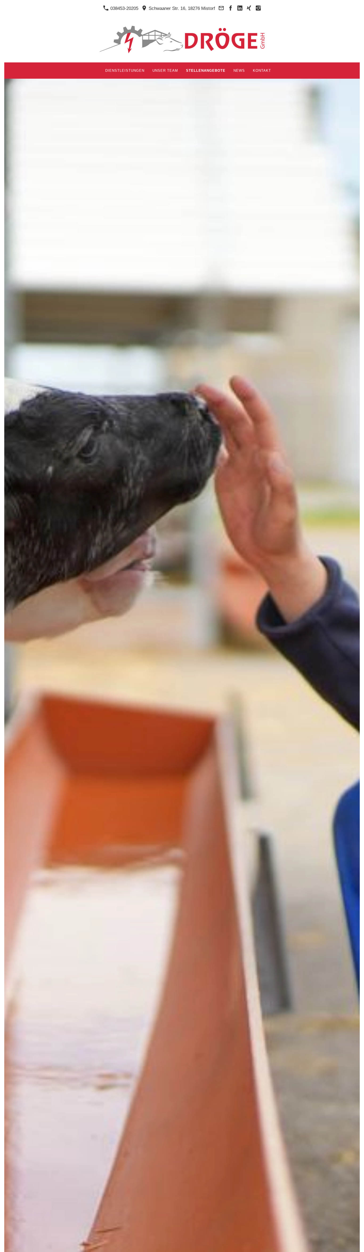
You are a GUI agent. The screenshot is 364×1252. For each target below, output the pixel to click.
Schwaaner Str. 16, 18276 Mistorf (181, 8)
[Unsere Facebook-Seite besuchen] (230, 8)
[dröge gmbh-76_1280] (345, 1243)
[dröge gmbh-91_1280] (351, 1243)
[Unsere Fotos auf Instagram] (258, 8)
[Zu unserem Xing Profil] (249, 8)
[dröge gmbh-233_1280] (325, 1243)
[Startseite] (95, 70)
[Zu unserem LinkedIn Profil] (240, 8)
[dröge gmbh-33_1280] (338, 1243)
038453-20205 (123, 8)
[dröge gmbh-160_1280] (319, 1243)
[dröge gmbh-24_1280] (332, 1243)
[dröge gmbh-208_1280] (306, 1243)
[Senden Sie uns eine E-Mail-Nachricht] (221, 8)
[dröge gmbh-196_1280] (313, 1243)
